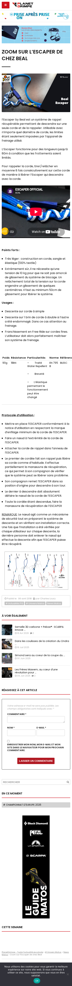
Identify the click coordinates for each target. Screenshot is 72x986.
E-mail (41, 727)
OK (37, 980)
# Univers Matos (35, 603)
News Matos (54, 603)
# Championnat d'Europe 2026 (22, 805)
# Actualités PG (14, 603)
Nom (11, 727)
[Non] (67, 974)
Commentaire (16, 714)
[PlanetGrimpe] (22, 4)
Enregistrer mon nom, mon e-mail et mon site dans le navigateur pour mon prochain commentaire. (35, 747)
